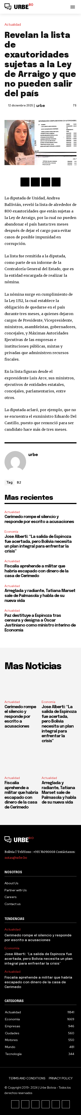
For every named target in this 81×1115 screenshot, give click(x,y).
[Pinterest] (45, 182)
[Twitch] (46, 1104)
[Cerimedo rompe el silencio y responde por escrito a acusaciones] (21, 686)
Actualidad (12, 24)
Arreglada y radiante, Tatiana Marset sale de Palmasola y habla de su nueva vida (39, 596)
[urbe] (15, 462)
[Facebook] (24, 182)
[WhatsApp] (56, 182)
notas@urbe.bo (15, 858)
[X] (35, 182)
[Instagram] (25, 1104)
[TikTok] (35, 1104)
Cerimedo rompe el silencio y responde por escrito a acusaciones (20, 716)
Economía (11, 532)
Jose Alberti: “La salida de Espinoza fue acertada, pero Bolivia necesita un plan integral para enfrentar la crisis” (38, 958)
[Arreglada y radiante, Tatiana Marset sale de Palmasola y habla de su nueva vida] (59, 762)
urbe (40, 106)
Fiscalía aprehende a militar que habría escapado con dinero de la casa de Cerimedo (36, 571)
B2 (19, 482)
